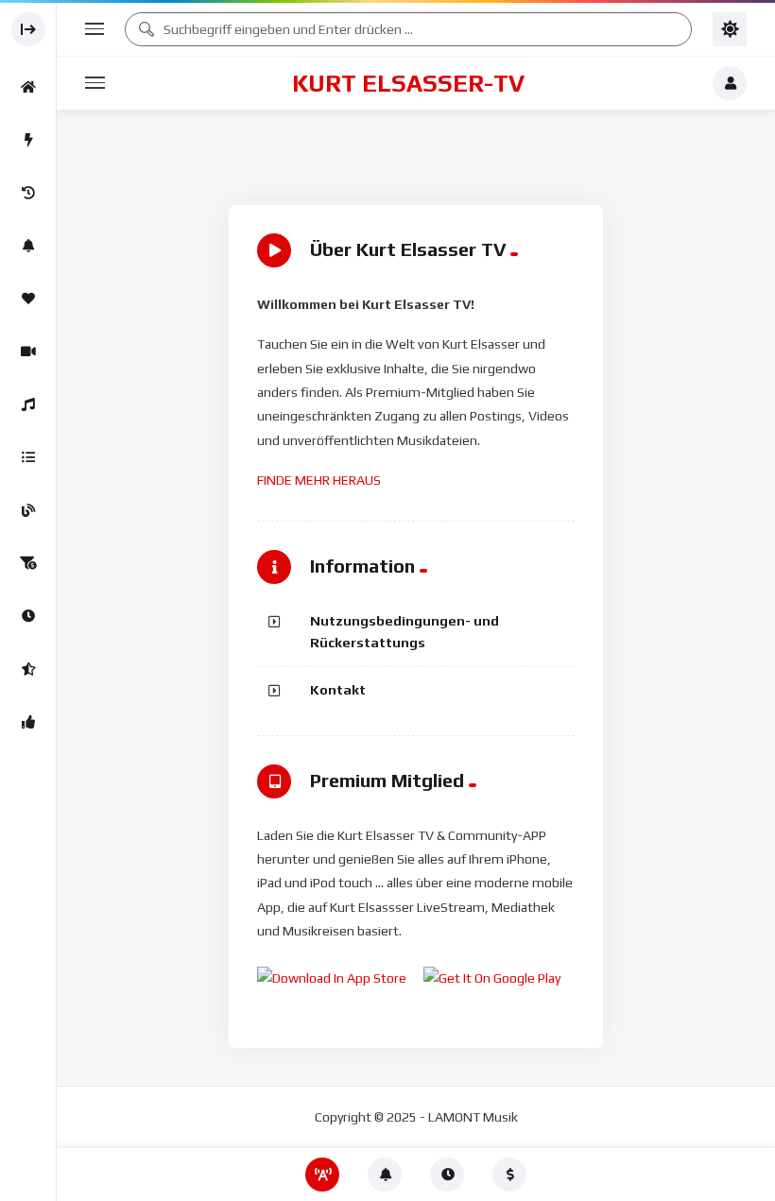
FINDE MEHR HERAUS (319, 480)
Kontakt (338, 689)
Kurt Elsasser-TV (408, 83)
